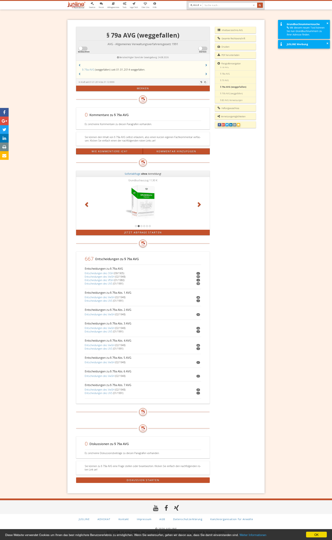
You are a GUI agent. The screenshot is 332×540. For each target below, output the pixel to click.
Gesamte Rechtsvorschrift (233, 38)
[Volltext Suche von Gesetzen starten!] (260, 5)
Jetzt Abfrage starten (143, 232)
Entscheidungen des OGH (99, 273)
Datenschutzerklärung (187, 519)
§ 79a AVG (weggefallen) (233, 86)
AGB (162, 519)
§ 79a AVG (88, 69)
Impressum (144, 519)
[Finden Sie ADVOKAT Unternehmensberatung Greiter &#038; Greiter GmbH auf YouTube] (155, 508)
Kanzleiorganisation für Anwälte (231, 519)
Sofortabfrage (132, 173)
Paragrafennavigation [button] (231, 63)
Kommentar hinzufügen (176, 151)
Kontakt (123, 519)
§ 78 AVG (224, 67)
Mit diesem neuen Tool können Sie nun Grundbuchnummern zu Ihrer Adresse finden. (306, 31)
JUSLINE (84, 519)
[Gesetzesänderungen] (201, 82)
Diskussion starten (143, 480)
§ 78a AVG (225, 73)
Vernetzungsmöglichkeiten (233, 116)
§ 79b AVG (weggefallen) (231, 93)
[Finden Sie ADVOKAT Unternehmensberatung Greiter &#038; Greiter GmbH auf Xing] (176, 508)
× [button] (327, 23)
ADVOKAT (104, 519)
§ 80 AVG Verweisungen (231, 100)
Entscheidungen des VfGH (99, 280)
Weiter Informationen (252, 535)
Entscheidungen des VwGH (99, 276)
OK (316, 534)
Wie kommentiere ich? (109, 151)
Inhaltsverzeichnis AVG (232, 30)
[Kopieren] (205, 82)
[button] (92, 5)
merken (143, 88)
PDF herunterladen (230, 55)
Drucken (225, 46)
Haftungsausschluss (230, 108)
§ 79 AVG (224, 80)
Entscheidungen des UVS (98, 283)
